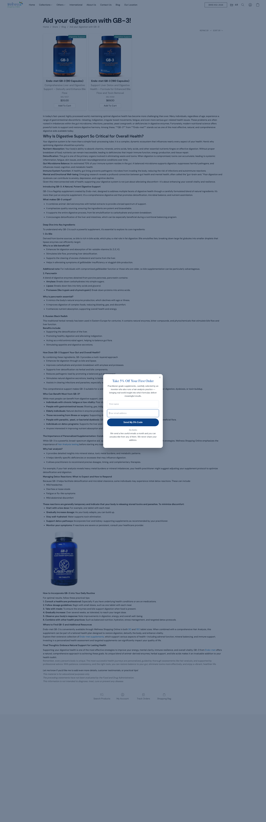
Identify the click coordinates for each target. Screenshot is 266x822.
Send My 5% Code (133, 422)
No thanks (133, 430)
